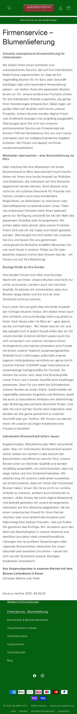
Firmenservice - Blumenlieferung (27, 611)
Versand (23, 711)
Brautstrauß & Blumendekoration (27, 619)
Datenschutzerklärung (62, 705)
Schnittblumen (16, 652)
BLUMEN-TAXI (20, 705)
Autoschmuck (16, 644)
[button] (9, 8)
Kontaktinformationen (42, 711)
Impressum (63, 711)
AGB (13, 711)
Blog (10, 660)
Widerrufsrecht (39, 705)
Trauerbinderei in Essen (22, 627)
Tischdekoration (17, 636)
